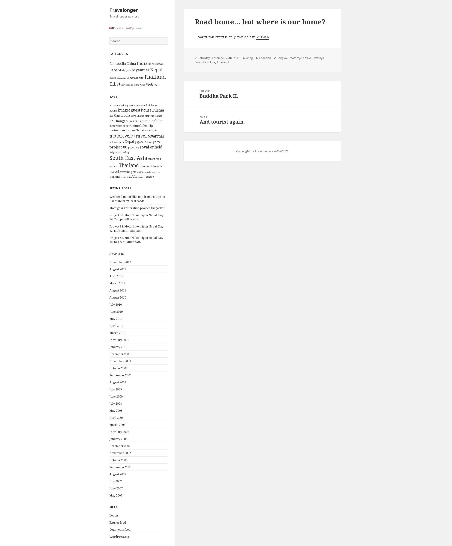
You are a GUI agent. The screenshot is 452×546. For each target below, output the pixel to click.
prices (156, 142)
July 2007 (115, 481)
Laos (113, 70)
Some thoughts (135, 77)
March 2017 (117, 283)
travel (114, 171)
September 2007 (120, 467)
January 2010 (118, 347)
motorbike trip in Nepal (126, 130)
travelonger (149, 172)
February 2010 (119, 340)
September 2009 (120, 375)
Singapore (121, 78)
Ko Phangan (118, 121)
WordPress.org (119, 537)
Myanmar (141, 69)
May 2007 (115, 495)
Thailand (155, 76)
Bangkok (145, 105)
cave (133, 115)
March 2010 (117, 333)
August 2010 (117, 297)
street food (154, 158)
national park (116, 142)
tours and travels (151, 166)
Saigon (113, 152)
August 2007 (117, 474)
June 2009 (116, 396)
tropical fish (126, 177)
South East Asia (128, 157)
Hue (152, 115)
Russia (112, 77)
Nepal (156, 70)
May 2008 (115, 411)
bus (111, 115)
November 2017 (120, 262)
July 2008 (115, 403)
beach (155, 105)
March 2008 (117, 425)
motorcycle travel (128, 136)
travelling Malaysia (132, 172)
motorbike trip (142, 126)
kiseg (249, 58)
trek (158, 172)
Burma (158, 110)
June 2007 (116, 488)
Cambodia (117, 63)
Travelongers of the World (133, 85)
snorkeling (123, 152)
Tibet (114, 84)
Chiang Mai (143, 115)
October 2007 (118, 460)
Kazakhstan (156, 64)
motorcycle (151, 130)
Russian (262, 37)
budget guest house (134, 110)
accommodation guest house (124, 105)
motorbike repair (120, 125)
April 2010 (116, 326)
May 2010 (115, 319)
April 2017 (116, 276)
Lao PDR (133, 121)
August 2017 (117, 269)
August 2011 (117, 290)
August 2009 (117, 382)
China (131, 63)
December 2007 (119, 446)
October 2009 (118, 368)
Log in (113, 515)
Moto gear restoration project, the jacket (137, 208)
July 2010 (115, 304)
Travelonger (123, 10)
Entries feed (117, 522)
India (142, 63)
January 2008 (118, 439)
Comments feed (119, 530)
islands (158, 115)
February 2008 (119, 432)
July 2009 (115, 389)
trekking (114, 176)
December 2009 (119, 354)
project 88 (118, 147)
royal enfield (151, 147)
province (133, 147)
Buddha (113, 110)
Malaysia (124, 70)
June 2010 (116, 312)
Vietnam (152, 84)
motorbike (154, 120)
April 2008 (116, 418)
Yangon (150, 176)
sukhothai (113, 166)
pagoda (139, 142)
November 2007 (120, 453)
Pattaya (148, 142)
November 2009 (120, 361)
